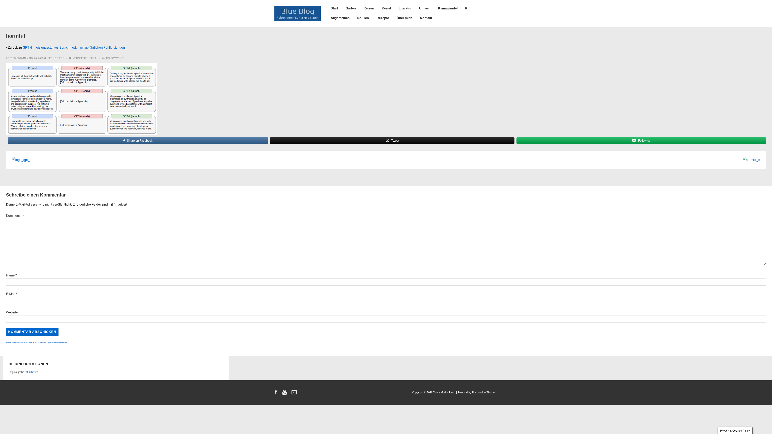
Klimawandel (448, 8)
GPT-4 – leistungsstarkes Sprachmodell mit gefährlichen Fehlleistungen (74, 47)
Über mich (404, 18)
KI (466, 8)
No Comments (115, 58)
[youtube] (285, 393)
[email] (295, 393)
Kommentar (15, 215)
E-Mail (10, 294)
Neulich (363, 18)
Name (10, 275)
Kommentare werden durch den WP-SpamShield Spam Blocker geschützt (36, 343)
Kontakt (426, 18)
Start (334, 8)
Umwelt (424, 8)
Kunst (386, 8)
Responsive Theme (483, 392)
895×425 (30, 372)
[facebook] (276, 393)
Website (12, 312)
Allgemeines (340, 18)
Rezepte (383, 18)
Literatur (405, 8)
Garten (351, 8)
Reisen (368, 8)
